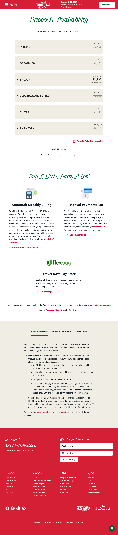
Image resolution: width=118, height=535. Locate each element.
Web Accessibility (94, 493)
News (7, 496)
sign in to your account (100, 305)
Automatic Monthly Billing (31, 204)
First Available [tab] (39, 331)
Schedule (8, 484)
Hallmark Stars (10, 478)
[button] (59, 47)
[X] (13, 508)
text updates (62, 412)
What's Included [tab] (61, 331)
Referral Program (39, 484)
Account (91, 478)
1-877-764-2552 (20, 445)
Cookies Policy (80, 522)
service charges (71, 155)
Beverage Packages (39, 496)
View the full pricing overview (89, 141)
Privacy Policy (68, 522)
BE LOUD (63, 490)
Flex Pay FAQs (45, 291)
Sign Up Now (68, 460)
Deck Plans (64, 493)
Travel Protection (39, 493)
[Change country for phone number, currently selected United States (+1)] (63, 453)
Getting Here (64, 484)
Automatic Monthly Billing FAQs (25, 247)
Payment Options (39, 490)
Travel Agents (92, 490)
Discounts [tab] (81, 331)
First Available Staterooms (42, 481)
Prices (35, 478)
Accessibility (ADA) (66, 481)
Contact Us (91, 484)
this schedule (99, 226)
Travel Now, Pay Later (59, 274)
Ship (6, 490)
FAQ (89, 481)
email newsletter (44, 412)
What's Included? (39, 487)
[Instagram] (19, 508)
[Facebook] (8, 508)
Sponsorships (92, 487)
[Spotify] (24, 508)
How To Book (107, 4)
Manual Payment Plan (86, 204)
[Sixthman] (83, 508)
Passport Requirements (68, 478)
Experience (9, 487)
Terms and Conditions (56, 310)
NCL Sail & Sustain (66, 487)
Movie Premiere (10, 481)
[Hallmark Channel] (103, 508)
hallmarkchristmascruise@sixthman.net (20, 450)
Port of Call (9, 493)
